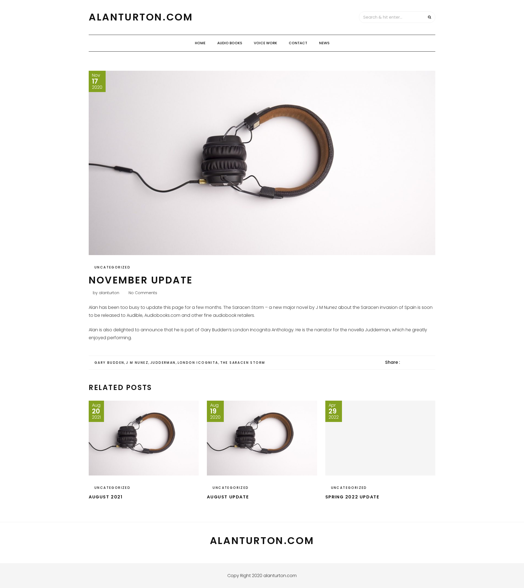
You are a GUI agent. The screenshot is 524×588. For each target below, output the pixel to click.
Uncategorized (112, 267)
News (324, 43)
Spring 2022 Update (352, 497)
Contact (298, 43)
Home (200, 43)
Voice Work (265, 43)
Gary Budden (109, 362)
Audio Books (229, 43)
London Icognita (198, 362)
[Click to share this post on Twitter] (417, 362)
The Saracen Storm (242, 362)
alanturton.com (141, 17)
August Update (228, 497)
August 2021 (106, 497)
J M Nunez (137, 362)
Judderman (163, 362)
